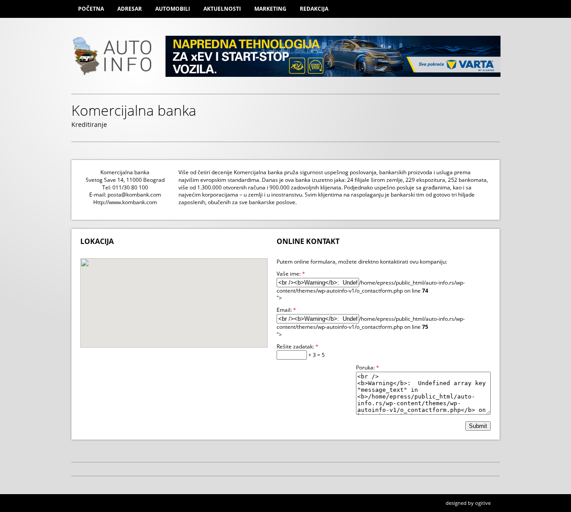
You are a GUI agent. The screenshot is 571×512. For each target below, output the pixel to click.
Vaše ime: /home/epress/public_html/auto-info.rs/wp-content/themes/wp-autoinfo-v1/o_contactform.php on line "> (371, 286)
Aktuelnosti (222, 9)
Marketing (270, 9)
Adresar (129, 9)
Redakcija (314, 9)
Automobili (172, 9)
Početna (91, 9)
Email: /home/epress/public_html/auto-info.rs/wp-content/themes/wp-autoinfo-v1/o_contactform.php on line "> (371, 322)
